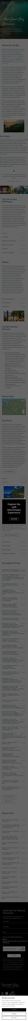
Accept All (14, 1010)
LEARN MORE (14, 519)
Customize (14, 1014)
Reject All (14, 1018)
